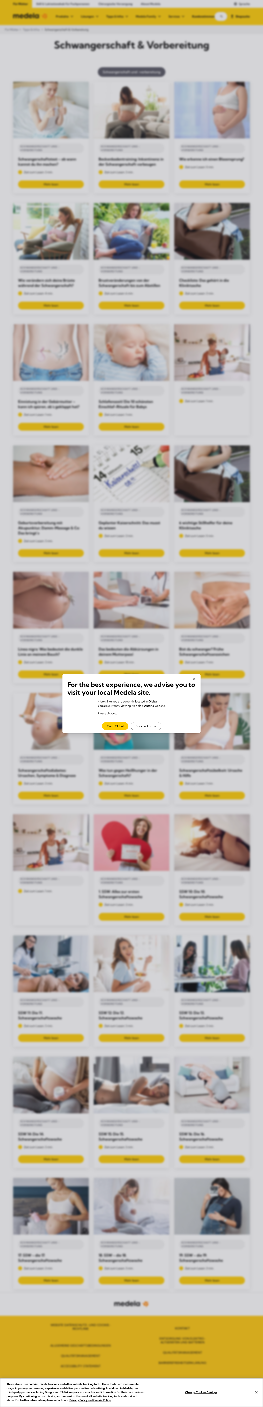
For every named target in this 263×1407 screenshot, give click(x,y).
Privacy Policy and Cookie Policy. (90, 1400)
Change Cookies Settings (201, 1392)
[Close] (256, 1392)
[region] (131, 1392)
